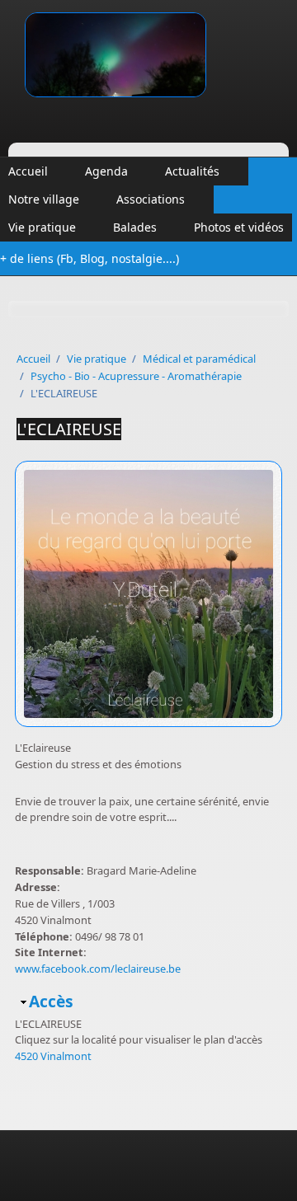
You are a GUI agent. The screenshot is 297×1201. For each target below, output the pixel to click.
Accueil (28, 171)
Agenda (106, 171)
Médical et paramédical (199, 358)
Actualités (192, 171)
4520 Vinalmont (53, 1056)
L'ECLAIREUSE (68, 429)
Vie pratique (42, 227)
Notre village (43, 199)
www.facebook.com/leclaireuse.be (98, 968)
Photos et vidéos (239, 227)
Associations (150, 199)
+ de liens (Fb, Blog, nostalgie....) (89, 258)
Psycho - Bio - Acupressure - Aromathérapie (136, 375)
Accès (51, 1001)
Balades (135, 227)
